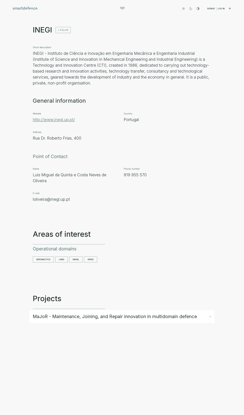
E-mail (36, 193)
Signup (211, 8)
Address (37, 132)
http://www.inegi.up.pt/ (54, 119)
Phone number (132, 168)
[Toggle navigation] (122, 8)
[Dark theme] (190, 8)
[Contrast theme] (197, 8)
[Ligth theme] (183, 8)
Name (36, 168)
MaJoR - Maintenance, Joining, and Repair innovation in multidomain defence (115, 316)
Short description (42, 47)
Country (128, 113)
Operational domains (55, 249)
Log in (221, 8)
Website (37, 113)
